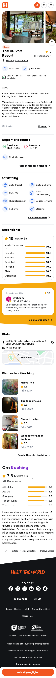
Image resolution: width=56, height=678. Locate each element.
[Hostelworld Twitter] (17, 588)
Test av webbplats (23, 657)
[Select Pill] (37, 5)
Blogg (9, 609)
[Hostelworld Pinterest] (38, 588)
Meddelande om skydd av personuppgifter (28, 643)
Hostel (6, 47)
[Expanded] (6, 551)
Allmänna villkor (15, 650)
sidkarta (38, 657)
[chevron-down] (32, 478)
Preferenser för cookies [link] (28, 664)
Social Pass (27, 616)
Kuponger (30, 650)
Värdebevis (42, 650)
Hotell (26, 609)
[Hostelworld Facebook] (10, 588)
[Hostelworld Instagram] (24, 588)
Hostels (17, 609)
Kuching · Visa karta (17, 60)
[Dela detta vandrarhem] (52, 42)
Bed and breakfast (41, 609)
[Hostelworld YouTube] (31, 588)
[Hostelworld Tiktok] (45, 588)
